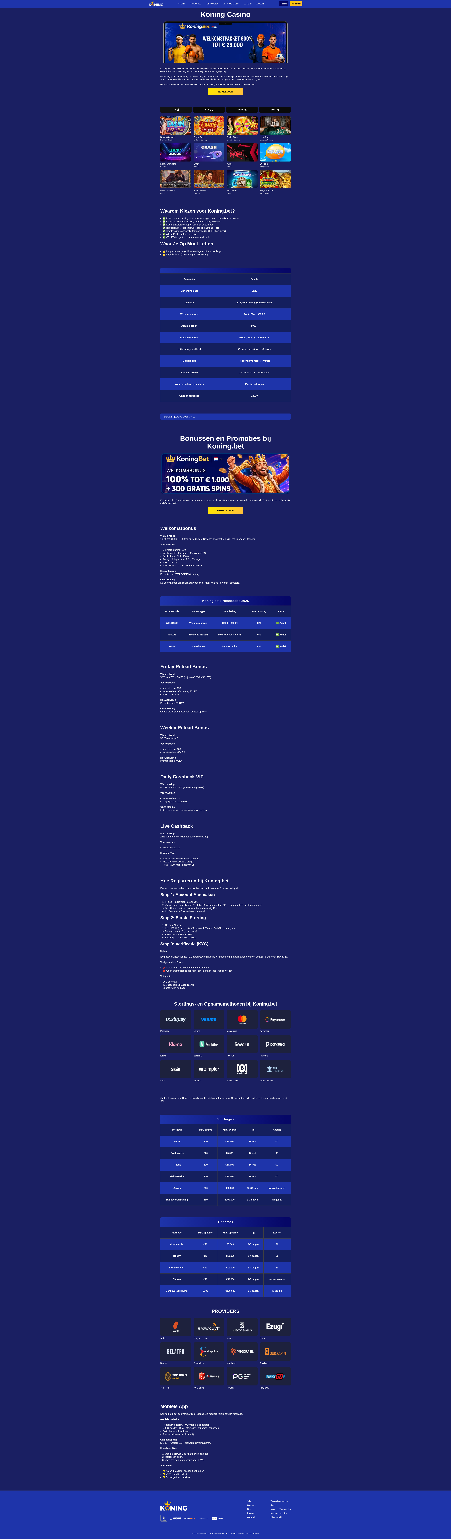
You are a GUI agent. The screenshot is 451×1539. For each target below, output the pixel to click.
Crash (240, 110)
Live (207, 110)
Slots (273, 110)
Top (174, 110)
